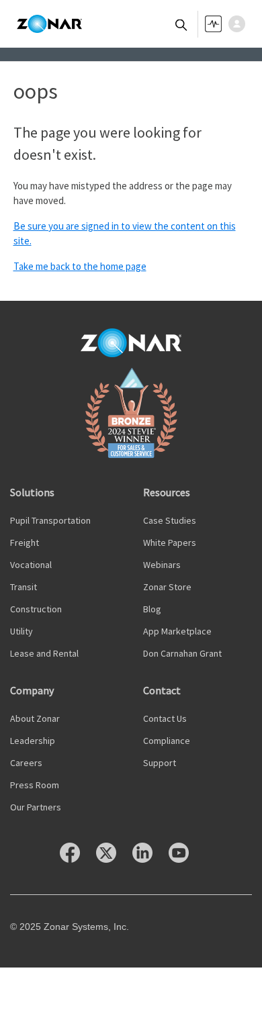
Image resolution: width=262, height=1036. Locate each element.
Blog (152, 609)
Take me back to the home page (79, 266)
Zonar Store (167, 587)
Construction (36, 609)
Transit (23, 587)
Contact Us (165, 718)
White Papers (169, 542)
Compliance (166, 741)
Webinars (162, 565)
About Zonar (35, 718)
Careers (26, 763)
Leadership (32, 741)
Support (159, 763)
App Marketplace (177, 631)
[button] (240, 23)
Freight (24, 542)
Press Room (34, 785)
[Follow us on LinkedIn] (149, 859)
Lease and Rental (44, 653)
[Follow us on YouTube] (185, 859)
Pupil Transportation (50, 520)
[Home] (49, 24)
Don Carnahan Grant (182, 653)
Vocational (31, 565)
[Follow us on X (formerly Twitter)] (113, 859)
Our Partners (35, 807)
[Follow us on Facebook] (76, 859)
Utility (21, 631)
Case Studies (169, 520)
